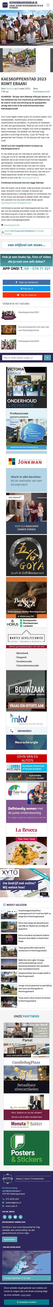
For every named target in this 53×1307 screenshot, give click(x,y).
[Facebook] (4, 1217)
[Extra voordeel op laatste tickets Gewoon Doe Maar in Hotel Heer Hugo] (9, 939)
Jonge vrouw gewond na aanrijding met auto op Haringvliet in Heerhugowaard (35, 988)
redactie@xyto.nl (13, 1202)
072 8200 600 (12, 1199)
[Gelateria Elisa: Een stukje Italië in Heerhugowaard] (9, 977)
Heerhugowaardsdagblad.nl (23, 2)
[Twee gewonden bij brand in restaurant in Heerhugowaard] (9, 951)
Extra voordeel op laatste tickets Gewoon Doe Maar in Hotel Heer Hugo (33, 938)
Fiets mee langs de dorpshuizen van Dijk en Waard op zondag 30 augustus (33, 926)
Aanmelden (9, 1239)
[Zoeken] (47, 357)
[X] (10, 1217)
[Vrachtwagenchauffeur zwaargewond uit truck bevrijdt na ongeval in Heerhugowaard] (9, 914)
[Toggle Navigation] (48, 5)
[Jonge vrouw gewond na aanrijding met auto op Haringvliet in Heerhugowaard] (9, 989)
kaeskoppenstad (11, 225)
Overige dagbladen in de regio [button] (17, 1278)
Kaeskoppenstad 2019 (28, 312)
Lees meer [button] (26, 1295)
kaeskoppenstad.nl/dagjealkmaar (16, 203)
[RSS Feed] (21, 1217)
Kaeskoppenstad (41, 91)
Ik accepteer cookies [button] (26, 1302)
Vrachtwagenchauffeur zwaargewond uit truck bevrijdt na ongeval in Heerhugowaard (34, 913)
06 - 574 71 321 (37, 268)
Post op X (28, 288)
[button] (1, 60)
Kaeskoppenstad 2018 (28, 341)
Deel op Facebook (28, 282)
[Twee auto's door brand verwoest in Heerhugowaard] (9, 1002)
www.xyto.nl (11, 1206)
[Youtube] (15, 1217)
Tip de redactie (28, 295)
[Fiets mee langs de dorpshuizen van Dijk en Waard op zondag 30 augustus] (9, 927)
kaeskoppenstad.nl (30, 177)
